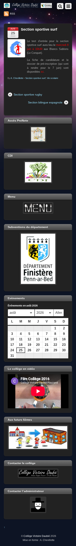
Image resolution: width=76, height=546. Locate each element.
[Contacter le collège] (38, 473)
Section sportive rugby (28, 94)
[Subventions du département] (38, 259)
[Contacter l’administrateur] (38, 505)
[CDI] (38, 172)
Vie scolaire (52, 78)
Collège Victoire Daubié (37, 536)
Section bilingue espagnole (45, 102)
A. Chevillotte (17, 78)
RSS (12, 13)
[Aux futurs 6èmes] (38, 437)
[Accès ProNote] (38, 134)
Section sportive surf (39, 29)
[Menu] (38, 208)
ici (42, 71)
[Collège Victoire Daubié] (28, 6)
